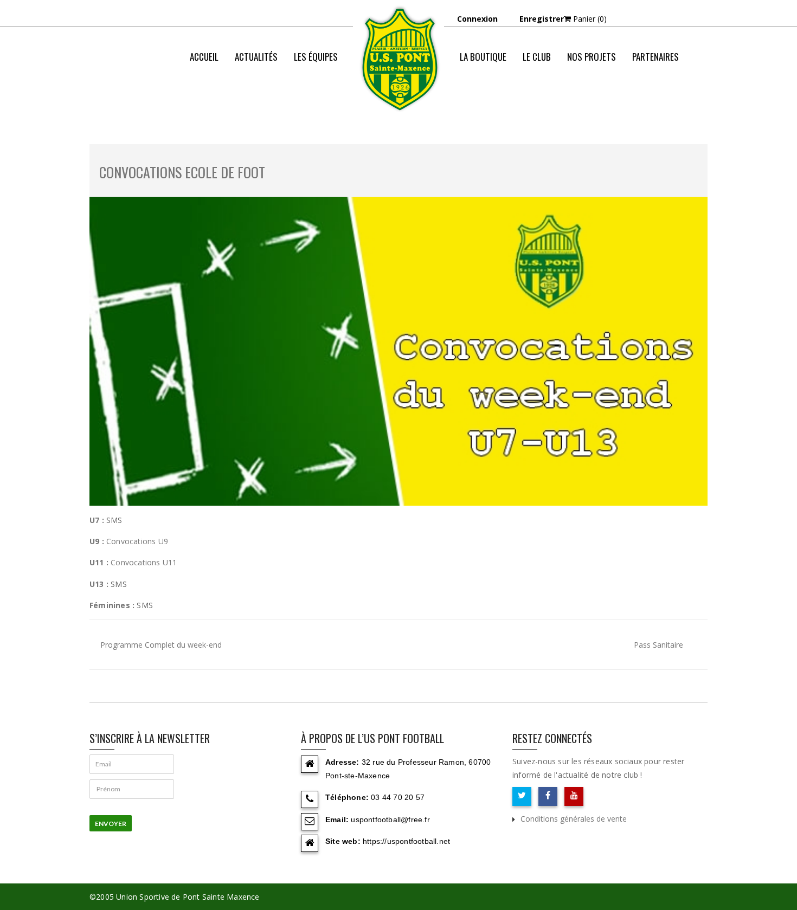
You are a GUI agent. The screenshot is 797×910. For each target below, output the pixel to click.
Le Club (537, 56)
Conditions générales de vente (573, 819)
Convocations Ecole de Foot (182, 172)
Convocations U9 (137, 541)
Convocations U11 (144, 562)
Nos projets (591, 56)
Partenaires (655, 56)
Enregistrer (541, 19)
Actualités (256, 56)
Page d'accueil (512, 100)
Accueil (204, 56)
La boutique (483, 56)
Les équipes (316, 56)
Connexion (477, 19)
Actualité (569, 100)
